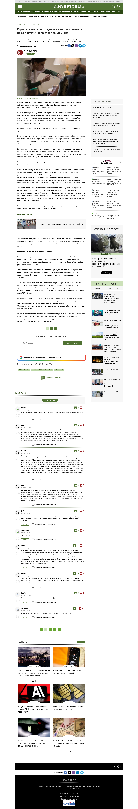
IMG (20, 1)
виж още (81, 642)
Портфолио (86, 786)
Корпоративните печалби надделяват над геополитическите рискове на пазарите (106, 262)
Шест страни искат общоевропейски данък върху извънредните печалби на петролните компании (105, 141)
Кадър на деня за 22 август (101, 107)
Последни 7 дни (99, 288)
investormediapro (108, 12)
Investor (25, 1)
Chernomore (117, 1)
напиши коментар (54, 377)
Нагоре (115, 766)
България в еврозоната (37, 16)
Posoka (99, 1)
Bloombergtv (35, 1)
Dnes (29, 1)
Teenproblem (67, 1)
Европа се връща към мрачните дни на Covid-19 (60, 224)
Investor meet (119, 11)
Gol (48, 1)
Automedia (73, 1)
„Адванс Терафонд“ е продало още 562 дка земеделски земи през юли (111, 336)
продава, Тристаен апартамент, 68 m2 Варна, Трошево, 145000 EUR (113, 193)
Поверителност (61, 786)
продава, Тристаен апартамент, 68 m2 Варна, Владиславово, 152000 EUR (114, 204)
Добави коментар (50, 400)
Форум (76, 12)
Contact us (64, 799)
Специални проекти (89, 12)
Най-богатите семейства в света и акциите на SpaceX (112, 313)
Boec (104, 1)
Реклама (48, 786)
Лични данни (95, 786)
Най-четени (106, 101)
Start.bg (95, 1)
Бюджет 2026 (67, 16)
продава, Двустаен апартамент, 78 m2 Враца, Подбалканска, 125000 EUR (114, 170)
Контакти (41, 786)
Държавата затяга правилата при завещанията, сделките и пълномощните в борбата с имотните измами (112, 299)
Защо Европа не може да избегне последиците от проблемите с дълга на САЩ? (69, 743)
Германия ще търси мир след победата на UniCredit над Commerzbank (112, 383)
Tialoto (52, 1)
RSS (53, 786)
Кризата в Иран (54, 16)
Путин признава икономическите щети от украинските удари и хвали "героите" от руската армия (106, 115)
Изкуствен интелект (82, 16)
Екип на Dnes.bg (30, 51)
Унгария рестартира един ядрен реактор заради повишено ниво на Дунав (106, 124)
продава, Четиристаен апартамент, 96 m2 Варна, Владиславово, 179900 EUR (114, 216)
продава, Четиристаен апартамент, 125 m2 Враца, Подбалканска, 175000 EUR (114, 182)
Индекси (47, 12)
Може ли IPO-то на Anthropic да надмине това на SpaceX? (67, 671)
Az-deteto (90, 1)
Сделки (38, 12)
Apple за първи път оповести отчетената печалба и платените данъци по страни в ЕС (32, 743)
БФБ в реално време (62, 12)
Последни (96, 101)
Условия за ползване (74, 786)
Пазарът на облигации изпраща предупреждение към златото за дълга (111, 360)
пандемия (59, 370)
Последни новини (25, 12)
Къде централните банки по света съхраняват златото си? (68, 708)
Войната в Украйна (100, 16)
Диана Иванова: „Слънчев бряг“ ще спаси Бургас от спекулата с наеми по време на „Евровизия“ (112, 324)
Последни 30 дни (115, 288)
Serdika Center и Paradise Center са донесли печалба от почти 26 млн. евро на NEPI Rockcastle (112, 348)
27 (37, 46)
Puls (62, 1)
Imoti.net (80, 1)
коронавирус (23, 370)
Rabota (84, 1)
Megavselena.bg (110, 1)
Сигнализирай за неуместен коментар (45, 419)
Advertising (73, 799)
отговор (25, 419)
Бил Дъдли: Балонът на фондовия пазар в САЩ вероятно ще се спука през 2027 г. (33, 709)
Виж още (106, 273)
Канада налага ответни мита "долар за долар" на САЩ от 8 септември (105, 132)
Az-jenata (57, 1)
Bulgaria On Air (42, 1)
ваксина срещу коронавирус (42, 370)
